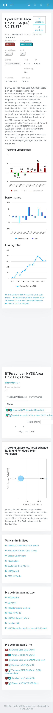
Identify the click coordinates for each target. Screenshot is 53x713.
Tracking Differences (17, 397)
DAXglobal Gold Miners (18, 566)
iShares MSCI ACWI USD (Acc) (24, 683)
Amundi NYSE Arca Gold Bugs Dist (28, 410)
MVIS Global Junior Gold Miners (22, 550)
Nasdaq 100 (13, 623)
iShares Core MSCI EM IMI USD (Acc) (28, 660)
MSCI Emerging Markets (19, 608)
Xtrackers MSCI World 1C (22, 665)
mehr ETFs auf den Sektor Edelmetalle (25, 300)
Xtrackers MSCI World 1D (23, 678)
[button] (29, 4)
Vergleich (39, 22)
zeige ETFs (26, 431)
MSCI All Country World (18, 618)
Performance (35, 397)
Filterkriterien (11, 382)
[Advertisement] (26, 339)
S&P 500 (11, 602)
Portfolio (39, 30)
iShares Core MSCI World (23, 649)
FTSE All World (14, 576)
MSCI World (13, 571)
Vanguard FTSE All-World (23, 655)
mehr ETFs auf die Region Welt (30, 297)
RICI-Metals (13, 561)
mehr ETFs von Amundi (18, 303)
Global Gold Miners (17, 555)
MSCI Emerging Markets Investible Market (27, 628)
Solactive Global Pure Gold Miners (23, 545)
